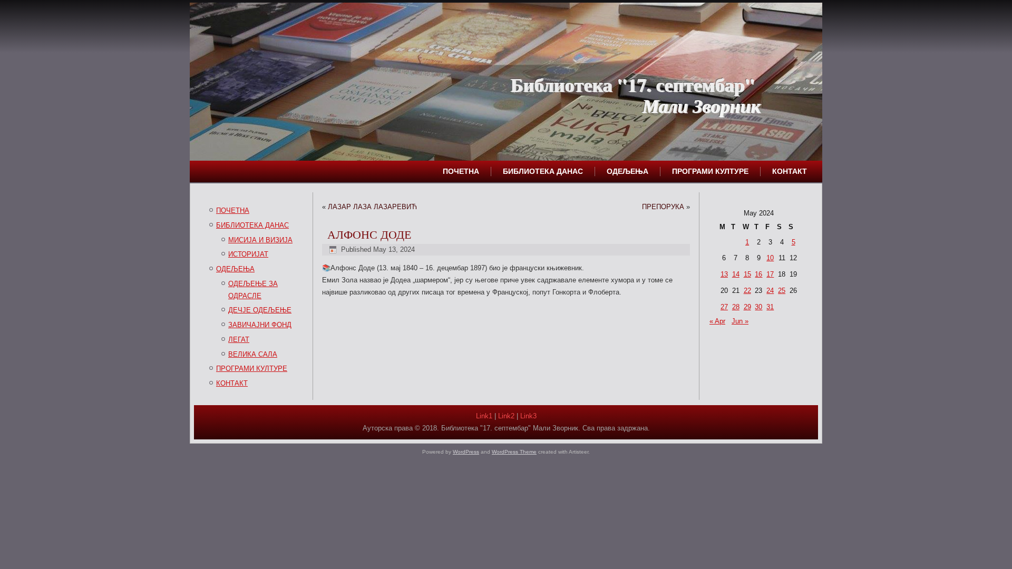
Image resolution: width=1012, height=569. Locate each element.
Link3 (528, 416)
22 (747, 291)
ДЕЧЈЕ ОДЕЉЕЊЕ (259, 310)
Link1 (484, 416)
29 (747, 307)
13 (724, 274)
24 (770, 291)
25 (781, 291)
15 (747, 274)
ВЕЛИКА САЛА (252, 354)
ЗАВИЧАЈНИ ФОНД (259, 325)
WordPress (466, 452)
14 (735, 274)
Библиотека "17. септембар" (632, 84)
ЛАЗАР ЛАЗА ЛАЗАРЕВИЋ (372, 207)
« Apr (717, 321)
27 (724, 307)
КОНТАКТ (789, 171)
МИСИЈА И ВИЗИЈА (260, 240)
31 (770, 307)
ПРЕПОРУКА (663, 207)
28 (735, 307)
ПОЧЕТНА (461, 171)
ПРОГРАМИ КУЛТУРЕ (710, 171)
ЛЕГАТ (238, 340)
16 (758, 274)
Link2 (506, 416)
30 (758, 307)
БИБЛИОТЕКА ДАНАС (543, 171)
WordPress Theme (514, 452)
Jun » (740, 321)
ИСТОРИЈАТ (248, 254)
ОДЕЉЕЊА (627, 171)
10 (770, 258)
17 (770, 274)
